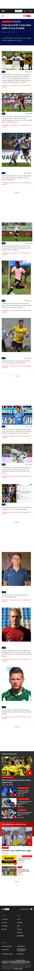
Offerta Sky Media (7, 954)
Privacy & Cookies (12, 961)
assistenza (22, 962)
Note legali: (5, 942)
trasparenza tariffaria (15, 962)
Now (18, 926)
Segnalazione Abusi (18, 968)
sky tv (19, 919)
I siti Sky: (4, 915)
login (30, 11)
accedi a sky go (25, 909)
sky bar (19, 929)
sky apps (19, 922)
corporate (20, 954)
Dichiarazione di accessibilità (22, 949)
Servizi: (19, 915)
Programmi (20, 936)
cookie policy (21, 946)
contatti (28, 962)
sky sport (5, 919)
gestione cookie (7, 946)
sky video (4, 926)
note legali (5, 949)
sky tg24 (4, 922)
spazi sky (19, 932)
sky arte (4, 929)
